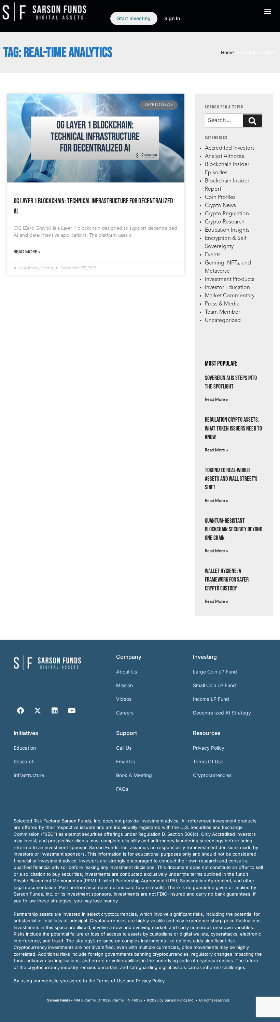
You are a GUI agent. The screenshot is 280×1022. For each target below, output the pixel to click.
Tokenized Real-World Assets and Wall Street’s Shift (231, 479)
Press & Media (222, 304)
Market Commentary (229, 296)
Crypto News (220, 205)
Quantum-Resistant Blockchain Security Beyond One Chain (233, 529)
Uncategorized (223, 320)
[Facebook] (20, 711)
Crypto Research (224, 222)
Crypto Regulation (227, 214)
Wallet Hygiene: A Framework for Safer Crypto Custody (227, 580)
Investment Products (229, 279)
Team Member (222, 312)
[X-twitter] (37, 711)
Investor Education (227, 287)
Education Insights (227, 230)
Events (213, 255)
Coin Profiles (220, 197)
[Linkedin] (54, 711)
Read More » (27, 252)
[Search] (252, 120)
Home (227, 52)
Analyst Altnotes (224, 156)
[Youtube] (72, 711)
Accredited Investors (230, 148)
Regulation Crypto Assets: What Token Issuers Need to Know (233, 428)
